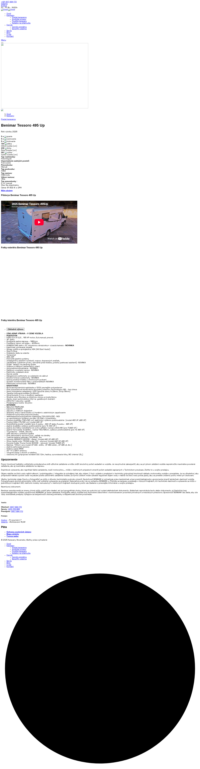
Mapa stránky (13, 534)
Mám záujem (7, 191)
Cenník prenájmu (19, 27)
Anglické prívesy (19, 19)
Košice (4, 6)
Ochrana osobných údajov (19, 532)
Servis (9, 31)
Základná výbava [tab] (15, 329)
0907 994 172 (16, 507)
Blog (8, 33)
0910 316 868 (14, 509)
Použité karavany (19, 21)
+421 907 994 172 (9, 2)
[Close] (2, 42)
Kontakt (10, 36)
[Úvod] (8, 9)
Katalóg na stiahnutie (21, 23)
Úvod (9, 14)
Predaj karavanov (19, 17)
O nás (9, 34)
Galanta (4, 4)
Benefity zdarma (19, 29)
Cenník (10, 25)
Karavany (10, 15)
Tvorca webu (13, 536)
